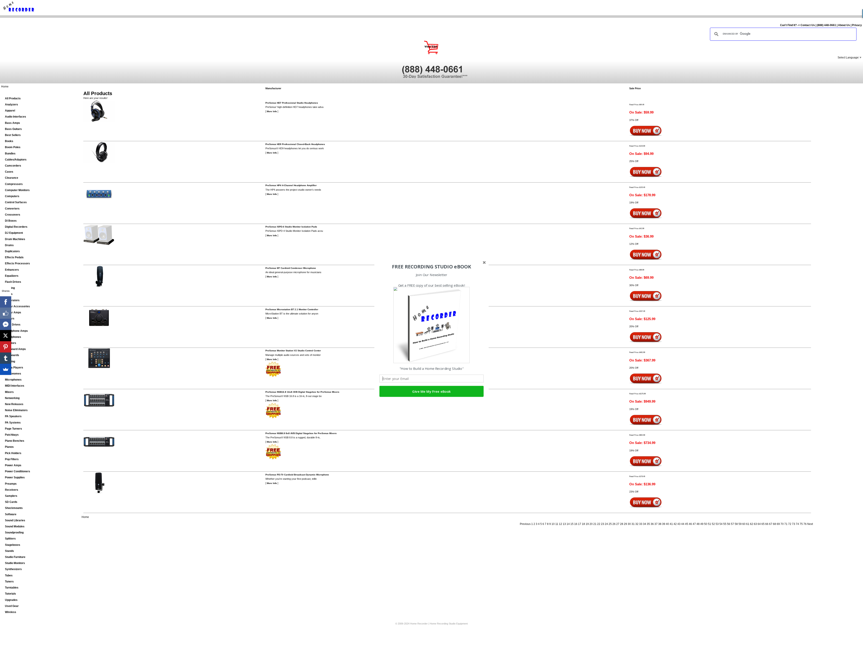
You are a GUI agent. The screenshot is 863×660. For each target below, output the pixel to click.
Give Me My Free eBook (431, 391)
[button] (431, 266)
